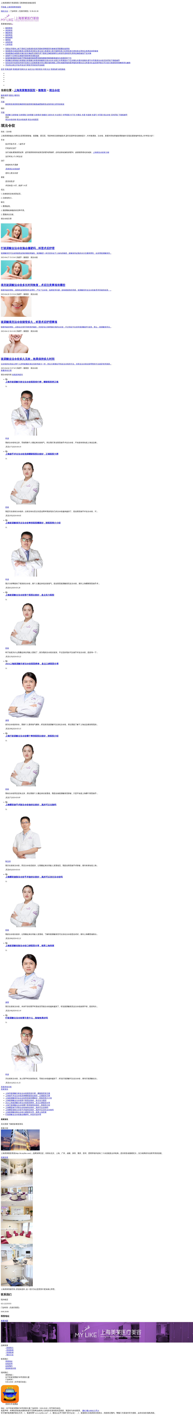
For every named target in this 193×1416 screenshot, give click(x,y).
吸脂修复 (55, 58)
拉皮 (82, 63)
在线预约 (9, 1366)
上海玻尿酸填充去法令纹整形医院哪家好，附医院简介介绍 (33, 523)
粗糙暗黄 (114, 63)
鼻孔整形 (73, 51)
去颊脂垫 (21, 56)
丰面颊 (83, 60)
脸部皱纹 (66, 63)
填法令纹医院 (33, 119)
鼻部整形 (9, 30)
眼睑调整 (42, 49)
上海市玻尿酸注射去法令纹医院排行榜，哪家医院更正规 (31, 382)
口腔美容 (9, 44)
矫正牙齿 (16, 65)
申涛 (7, 438)
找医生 (11, 95)
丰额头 (74, 60)
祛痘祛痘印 (9, 63)
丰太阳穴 (55, 60)
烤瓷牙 (29, 65)
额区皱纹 (48, 63)
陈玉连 (8, 861)
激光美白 (41, 63)
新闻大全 (23, 69)
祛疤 (19, 63)
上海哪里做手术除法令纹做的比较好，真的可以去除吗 (30, 805)
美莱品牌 (8, 69)
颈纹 (53, 63)
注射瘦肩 (35, 60)
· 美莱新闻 (9, 1350)
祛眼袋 (29, 49)
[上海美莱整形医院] (20, 22)
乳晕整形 (66, 53)
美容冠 (35, 65)
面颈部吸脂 (9, 58)
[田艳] (26, 504)
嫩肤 (128, 63)
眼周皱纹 (73, 63)
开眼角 (13, 49)
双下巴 (68, 58)
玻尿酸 (8, 60)
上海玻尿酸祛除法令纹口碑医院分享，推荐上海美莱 (29, 945)
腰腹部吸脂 (47, 58)
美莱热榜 (54, 69)
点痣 (32, 63)
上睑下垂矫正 (21, 49)
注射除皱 (14, 60)
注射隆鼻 (26, 51)
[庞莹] (26, 717)
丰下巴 (68, 60)
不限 (2, 102)
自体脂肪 (62, 58)
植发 (62, 104)
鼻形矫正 (34, 51)
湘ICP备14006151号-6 (90, 1411)
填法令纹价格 (10, 119)
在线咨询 (9, 1364)
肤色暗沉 (100, 63)
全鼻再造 (87, 51)
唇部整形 (28, 56)
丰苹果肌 (62, 60)
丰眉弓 (88, 60)
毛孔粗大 (107, 63)
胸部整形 (9, 33)
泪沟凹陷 (107, 60)
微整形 (8, 40)
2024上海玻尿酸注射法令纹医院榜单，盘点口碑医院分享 (32, 664)
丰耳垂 (93, 60)
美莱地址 (9, 1361)
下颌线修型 (115, 60)
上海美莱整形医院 (24, 90)
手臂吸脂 (25, 58)
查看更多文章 (6, 370)
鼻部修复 (94, 51)
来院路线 (61, 69)
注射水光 (48, 60)
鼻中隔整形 (56, 51)
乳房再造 (73, 53)
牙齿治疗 (23, 65)
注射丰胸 (26, 53)
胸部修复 (80, 53)
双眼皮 (8, 49)
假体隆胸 (9, 53)
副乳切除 (34, 53)
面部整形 (9, 35)
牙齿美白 (9, 65)
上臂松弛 (59, 63)
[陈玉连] (26, 858)
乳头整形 (59, 53)
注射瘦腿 (28, 60)
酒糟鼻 (120, 63)
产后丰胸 (87, 53)
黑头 (125, 63)
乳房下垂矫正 (43, 53)
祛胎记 (27, 63)
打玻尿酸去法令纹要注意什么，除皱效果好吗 (26, 1018)
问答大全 (46, 69)
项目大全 (4, 11)
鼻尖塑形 (80, 51)
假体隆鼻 (9, 51)
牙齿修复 (41, 65)
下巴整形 (14, 56)
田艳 (7, 507)
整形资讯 (38, 69)
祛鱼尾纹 (66, 49)
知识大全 (31, 69)
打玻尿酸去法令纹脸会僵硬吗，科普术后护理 (23, 1114)
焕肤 (36, 63)
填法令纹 (100, 60)
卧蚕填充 (35, 49)
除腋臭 (42, 60)
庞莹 (7, 720)
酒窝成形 (35, 56)
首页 (2, 69)
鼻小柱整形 (65, 51)
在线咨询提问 (17, 375)
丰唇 (78, 60)
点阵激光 (87, 63)
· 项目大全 (9, 1355)
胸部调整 (51, 53)
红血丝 (93, 63)
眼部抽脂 (17, 58)
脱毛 (23, 63)
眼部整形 (9, 28)
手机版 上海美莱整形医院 (11, 7)
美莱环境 (4, 1157)
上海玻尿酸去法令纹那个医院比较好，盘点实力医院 (29, 595)
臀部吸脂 (39, 58)
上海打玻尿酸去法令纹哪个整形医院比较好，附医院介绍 (31, 736)
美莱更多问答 (6, 1087)
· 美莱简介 (9, 1348)
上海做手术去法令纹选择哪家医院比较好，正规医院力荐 (31, 454)
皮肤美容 (9, 42)
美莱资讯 (4, 1089)
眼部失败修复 (51, 49)
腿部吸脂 (32, 58)
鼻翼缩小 (48, 51)
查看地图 (4, 1321)
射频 (78, 63)
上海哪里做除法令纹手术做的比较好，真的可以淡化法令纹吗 (34, 877)
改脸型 (8, 56)
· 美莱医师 (9, 1352)
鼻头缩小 (41, 51)
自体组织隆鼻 (18, 51)
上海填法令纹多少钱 (101, 152)
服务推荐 (4, 95)
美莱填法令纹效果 (12, 169)
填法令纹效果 (22, 119)
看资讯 (17, 95)
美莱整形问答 (10, 1368)
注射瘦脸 (21, 60)
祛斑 (16, 63)
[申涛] (26, 435)
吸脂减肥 (9, 37)
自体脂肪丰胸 (18, 53)
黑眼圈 (60, 49)
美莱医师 (16, 69)
